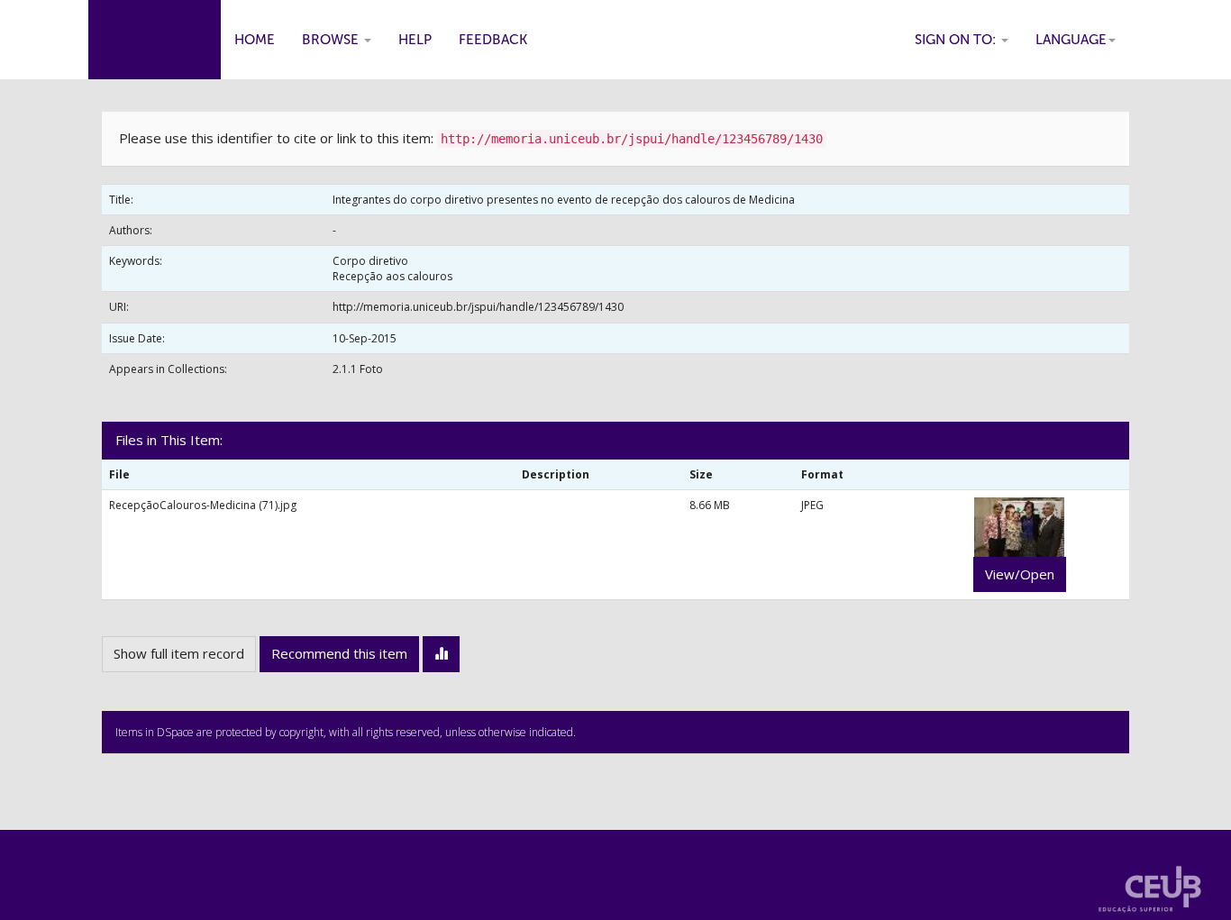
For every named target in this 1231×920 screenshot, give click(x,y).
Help (415, 40)
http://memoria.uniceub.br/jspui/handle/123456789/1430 (478, 306)
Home (254, 40)
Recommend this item (339, 653)
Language (1071, 40)
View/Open (1019, 574)
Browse (332, 40)
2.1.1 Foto (358, 369)
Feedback (493, 40)
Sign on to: (957, 40)
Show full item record (179, 653)
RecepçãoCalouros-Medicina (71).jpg (202, 505)
